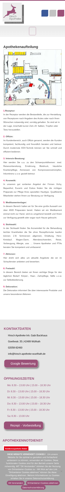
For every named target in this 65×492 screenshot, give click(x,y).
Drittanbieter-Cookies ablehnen (43, 483)
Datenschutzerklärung (33, 487)
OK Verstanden (15, 483)
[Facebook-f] (44, 13)
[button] (32, 31)
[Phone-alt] (60, 13)
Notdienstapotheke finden (16, 449)
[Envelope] (52, 13)
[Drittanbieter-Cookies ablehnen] (61, 471)
